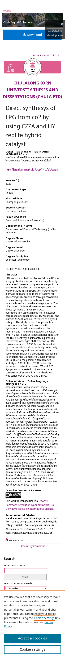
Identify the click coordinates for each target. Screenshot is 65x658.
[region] (32, 624)
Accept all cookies (32, 638)
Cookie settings (44, 618)
